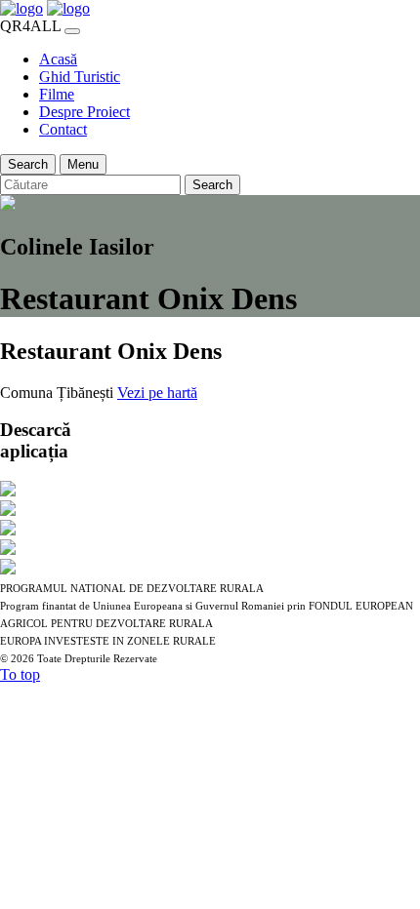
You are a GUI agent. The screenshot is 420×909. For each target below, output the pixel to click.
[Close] (72, 31)
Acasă (58, 59)
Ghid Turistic (79, 76)
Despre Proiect (84, 111)
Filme (56, 94)
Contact (63, 129)
